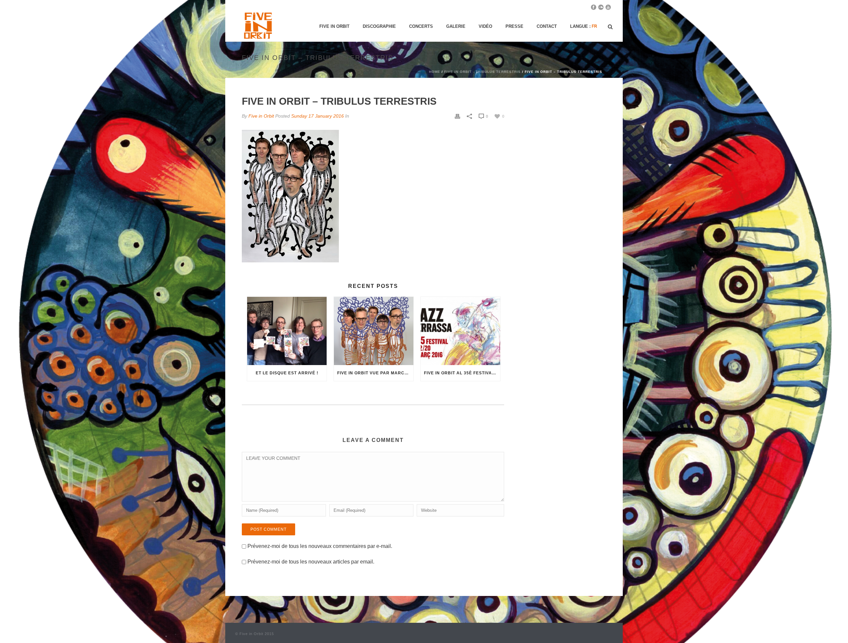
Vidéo (485, 26)
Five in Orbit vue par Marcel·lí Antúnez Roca (375, 373)
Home (434, 72)
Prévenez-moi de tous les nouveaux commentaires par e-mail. (319, 546)
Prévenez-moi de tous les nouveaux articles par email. (310, 561)
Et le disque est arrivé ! (287, 373)
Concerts (421, 26)
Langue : (581, 26)
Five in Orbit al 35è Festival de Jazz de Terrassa (462, 373)
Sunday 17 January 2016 (317, 116)
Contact (547, 26)
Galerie (455, 26)
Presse (514, 26)
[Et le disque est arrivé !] (287, 331)
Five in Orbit (334, 26)
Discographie (379, 26)
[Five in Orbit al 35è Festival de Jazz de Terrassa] (460, 331)
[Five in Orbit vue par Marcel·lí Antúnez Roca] (373, 331)
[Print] (457, 116)
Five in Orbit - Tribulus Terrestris (482, 72)
